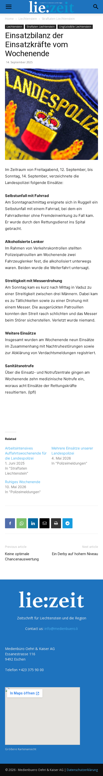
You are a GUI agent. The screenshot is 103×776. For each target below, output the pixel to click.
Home (9, 19)
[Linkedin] (33, 523)
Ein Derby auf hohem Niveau (75, 554)
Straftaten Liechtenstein (58, 19)
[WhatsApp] (21, 523)
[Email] (45, 523)
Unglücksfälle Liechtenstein (75, 26)
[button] (8, 7)
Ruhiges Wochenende (22, 482)
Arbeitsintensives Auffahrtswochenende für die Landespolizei (25, 453)
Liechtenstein (27, 19)
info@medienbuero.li (61, 628)
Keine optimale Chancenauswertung (22, 556)
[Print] (56, 523)
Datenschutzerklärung (82, 770)
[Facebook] (10, 523)
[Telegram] (67, 523)
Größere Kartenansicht (20, 749)
